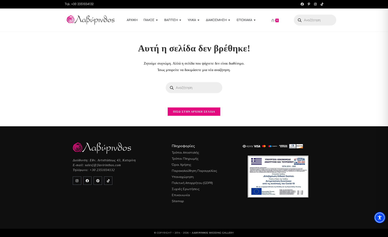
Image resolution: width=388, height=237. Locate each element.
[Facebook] (87, 180)
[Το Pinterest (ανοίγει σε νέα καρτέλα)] (309, 4)
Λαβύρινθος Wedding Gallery (213, 232)
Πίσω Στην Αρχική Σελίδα (194, 111)
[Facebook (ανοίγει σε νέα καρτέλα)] (302, 4)
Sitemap (178, 201)
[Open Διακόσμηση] (229, 20)
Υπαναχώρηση (183, 177)
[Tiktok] (108, 180)
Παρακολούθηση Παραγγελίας (194, 170)
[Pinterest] (98, 180)
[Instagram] (77, 180)
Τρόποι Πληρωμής (185, 158)
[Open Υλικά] (198, 20)
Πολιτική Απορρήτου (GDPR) (192, 183)
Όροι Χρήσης (181, 164)
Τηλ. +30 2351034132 (79, 4)
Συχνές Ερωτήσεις (185, 189)
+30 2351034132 (102, 170)
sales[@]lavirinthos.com (103, 165)
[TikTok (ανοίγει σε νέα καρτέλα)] (321, 4)
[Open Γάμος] (156, 20)
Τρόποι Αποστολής (185, 152)
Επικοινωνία (181, 195)
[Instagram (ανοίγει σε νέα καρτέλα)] (315, 4)
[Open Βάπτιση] (180, 20)
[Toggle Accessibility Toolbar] (379, 217)
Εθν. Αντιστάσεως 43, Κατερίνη (113, 160)
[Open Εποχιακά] (254, 20)
